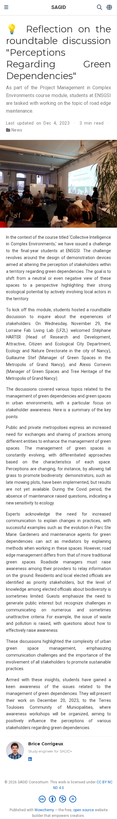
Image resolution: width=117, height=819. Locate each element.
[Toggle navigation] (6, 7)
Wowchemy (44, 810)
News (16, 130)
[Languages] (109, 7)
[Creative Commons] (59, 799)
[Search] (99, 7)
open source (83, 810)
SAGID (58, 7)
